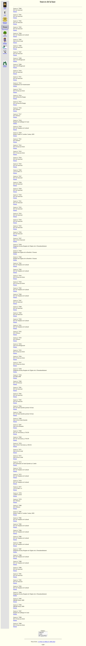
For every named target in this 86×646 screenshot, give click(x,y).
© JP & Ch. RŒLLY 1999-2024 (46, 641)
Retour (15, 11)
